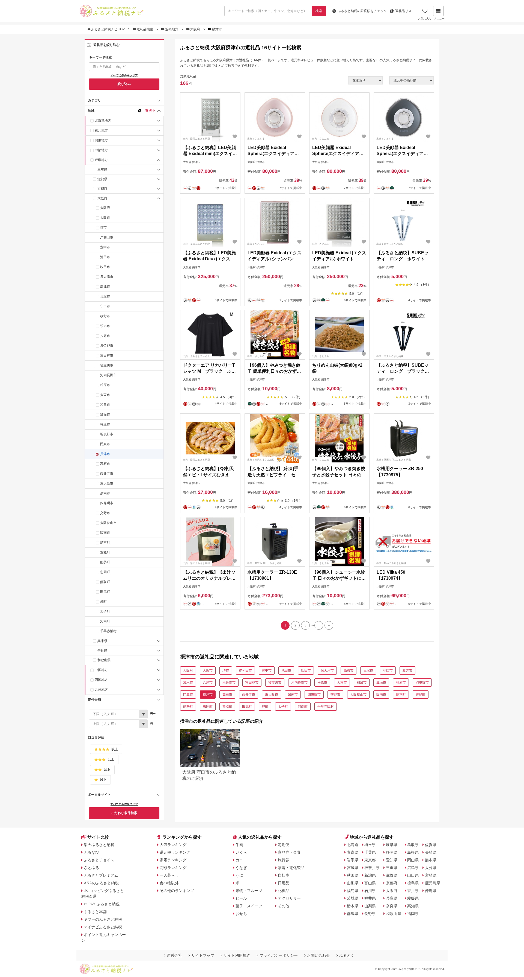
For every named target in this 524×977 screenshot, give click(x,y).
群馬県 (352, 913)
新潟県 (370, 875)
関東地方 (101, 140)
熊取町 (105, 582)
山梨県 (370, 906)
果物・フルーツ (249, 891)
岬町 (103, 601)
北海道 (352, 845)
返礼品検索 (145, 29)
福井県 (370, 898)
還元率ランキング (175, 852)
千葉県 (370, 852)
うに (239, 875)
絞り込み (124, 84)
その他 (283, 906)
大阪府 (195, 29)
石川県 (370, 891)
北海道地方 (103, 121)
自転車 (283, 875)
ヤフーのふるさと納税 (103, 919)
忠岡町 (105, 572)
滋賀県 (102, 179)
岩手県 (352, 860)
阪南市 (105, 533)
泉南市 (105, 493)
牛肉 (239, 845)
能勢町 (105, 562)
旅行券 (283, 860)
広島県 (413, 868)
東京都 (370, 860)
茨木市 (105, 326)
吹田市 (105, 267)
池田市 (105, 257)
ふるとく (347, 955)
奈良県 (102, 650)
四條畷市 (106, 503)
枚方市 (105, 316)
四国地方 (101, 680)
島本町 (105, 542)
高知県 (413, 906)
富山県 (370, 883)
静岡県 (391, 852)
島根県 (413, 852)
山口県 (413, 875)
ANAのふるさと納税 (101, 883)
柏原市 (105, 424)
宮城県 (352, 868)
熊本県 (430, 860)
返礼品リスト (405, 11)
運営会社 (174, 955)
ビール (241, 898)
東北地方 (101, 130)
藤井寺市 (106, 474)
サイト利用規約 (237, 955)
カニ (239, 860)
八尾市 (105, 336)
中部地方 (101, 150)
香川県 (413, 891)
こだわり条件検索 (124, 813)
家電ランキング (173, 860)
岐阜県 (391, 845)
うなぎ (241, 868)
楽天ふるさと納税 (99, 845)
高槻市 (105, 286)
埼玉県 (370, 845)
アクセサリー (289, 898)
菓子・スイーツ (249, 906)
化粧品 (283, 891)
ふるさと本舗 (95, 912)
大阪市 (105, 218)
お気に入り (425, 18)
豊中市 (105, 247)
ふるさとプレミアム (101, 875)
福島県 (352, 891)
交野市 (105, 513)
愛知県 (391, 860)
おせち (241, 913)
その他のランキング (177, 891)
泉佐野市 (106, 346)
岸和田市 (106, 237)
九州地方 (101, 690)
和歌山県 (104, 660)
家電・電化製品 (291, 868)
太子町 (105, 611)
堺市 (103, 227)
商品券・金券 (289, 852)
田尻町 (105, 592)
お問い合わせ (318, 955)
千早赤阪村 (108, 631)
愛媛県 (413, 898)
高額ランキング (173, 868)
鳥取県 (413, 845)
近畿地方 (171, 29)
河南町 (105, 621)
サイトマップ (202, 955)
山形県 (352, 883)
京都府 (102, 189)
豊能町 (105, 552)
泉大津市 (106, 277)
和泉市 (105, 405)
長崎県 (430, 852)
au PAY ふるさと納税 (102, 904)
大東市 (105, 395)
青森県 (352, 852)
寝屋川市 (106, 365)
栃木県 (352, 906)
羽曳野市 (106, 434)
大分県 (430, 868)
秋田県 (352, 875)
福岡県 (413, 913)
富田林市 (106, 355)
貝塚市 (105, 296)
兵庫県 (102, 641)
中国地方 (101, 670)
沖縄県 (430, 891)
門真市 (105, 444)
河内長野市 (108, 375)
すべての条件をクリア (124, 75)
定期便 (283, 845)
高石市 (105, 464)
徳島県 (413, 883)
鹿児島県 (432, 883)
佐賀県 (430, 845)
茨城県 (352, 898)
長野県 (370, 913)
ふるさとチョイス (99, 860)
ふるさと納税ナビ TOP (108, 29)
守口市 (105, 306)
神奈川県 (372, 868)
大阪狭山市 (108, 523)
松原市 (105, 385)
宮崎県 (430, 875)
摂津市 (105, 454)
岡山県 (413, 860)
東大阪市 (106, 483)
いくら (241, 852)
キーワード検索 (100, 57)
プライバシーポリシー (279, 955)
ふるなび (91, 852)
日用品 (283, 883)
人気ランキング (173, 845)
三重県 (102, 169)
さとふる (91, 868)
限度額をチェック (362, 11)
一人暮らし (169, 875)
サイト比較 (98, 837)
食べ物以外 (169, 883)
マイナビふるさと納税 (103, 927)
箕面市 (105, 414)
